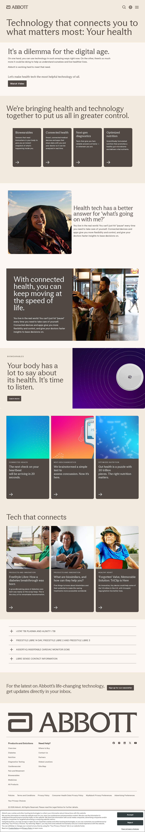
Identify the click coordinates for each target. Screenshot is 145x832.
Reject (130, 823)
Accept (130, 815)
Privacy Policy (27, 828)
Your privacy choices (130, 829)
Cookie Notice (13, 828)
